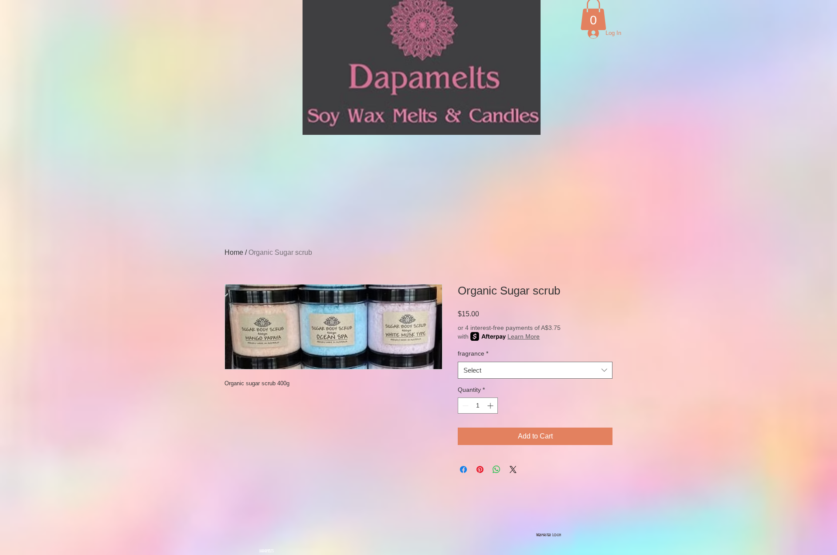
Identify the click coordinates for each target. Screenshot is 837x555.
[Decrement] (464, 405)
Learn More (523, 336)
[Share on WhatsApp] (496, 469)
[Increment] (491, 405)
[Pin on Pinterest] (480, 469)
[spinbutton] (478, 405)
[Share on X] (513, 469)
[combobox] (535, 370)
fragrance (473, 353)
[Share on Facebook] (463, 469)
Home (234, 252)
